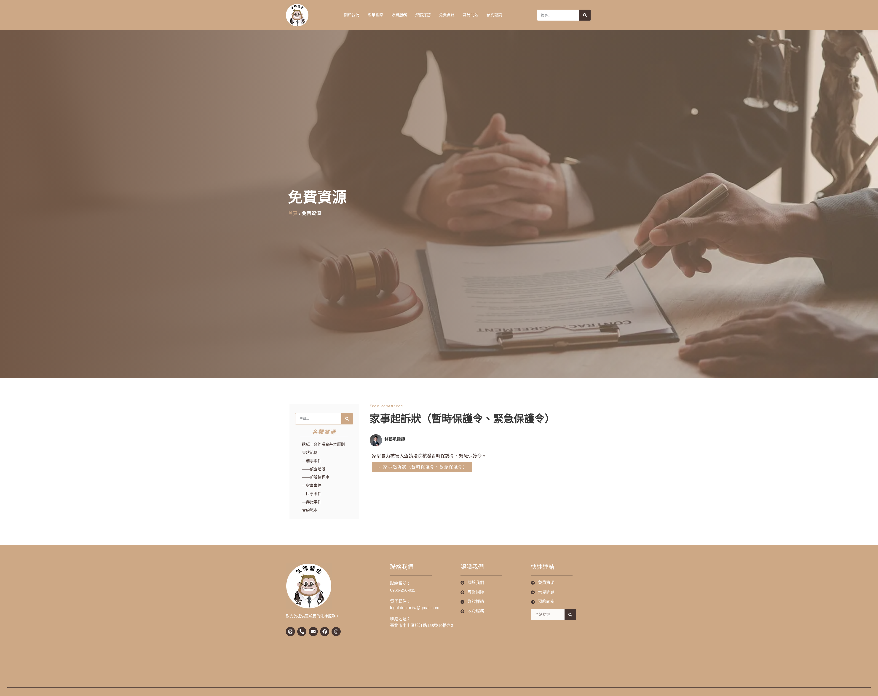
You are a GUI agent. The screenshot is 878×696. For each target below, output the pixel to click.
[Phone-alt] (301, 631)
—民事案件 (311, 494)
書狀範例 (310, 453)
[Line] (290, 631)
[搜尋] (585, 15)
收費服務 (399, 15)
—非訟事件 (311, 502)
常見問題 (470, 15)
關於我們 (351, 15)
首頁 (293, 213)
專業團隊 (375, 15)
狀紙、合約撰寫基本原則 (323, 444)
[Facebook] (324, 631)
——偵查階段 (313, 469)
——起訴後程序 (315, 477)
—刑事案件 (311, 461)
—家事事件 (311, 485)
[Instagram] (336, 631)
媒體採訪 (423, 15)
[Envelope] (313, 631)
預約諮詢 (494, 15)
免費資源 (447, 15)
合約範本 (310, 510)
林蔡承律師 (394, 439)
